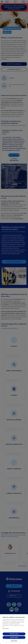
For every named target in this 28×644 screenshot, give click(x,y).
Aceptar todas (14, 637)
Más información (6, 628)
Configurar (14, 640)
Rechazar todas (14, 633)
